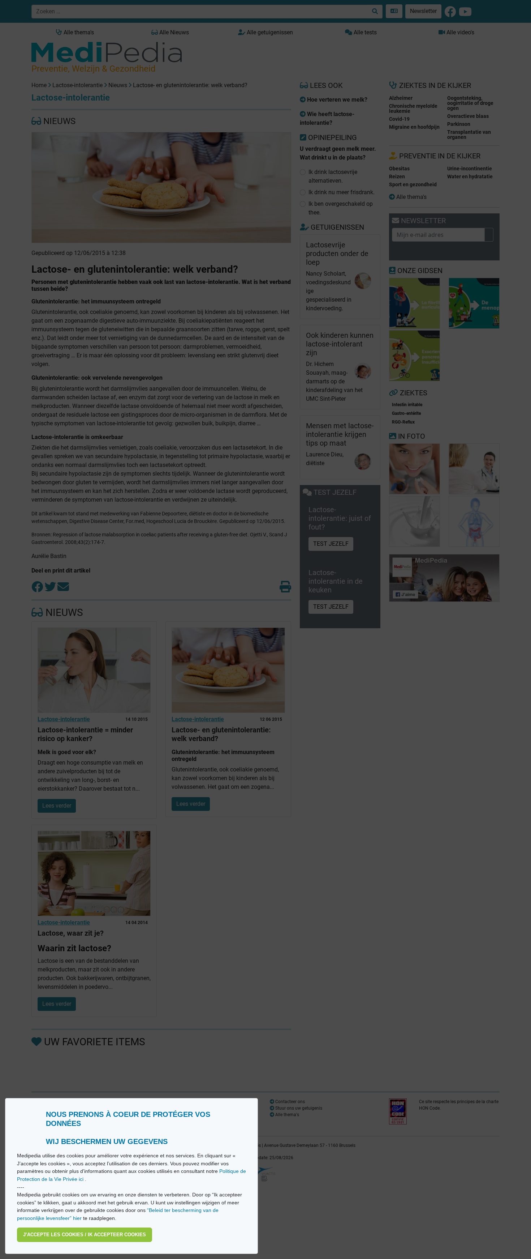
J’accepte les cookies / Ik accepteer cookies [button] (84, 1234)
